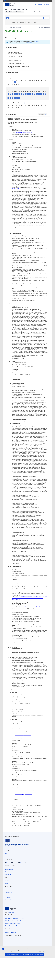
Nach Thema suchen (32, 22)
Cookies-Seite (42, 949)
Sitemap (6, 883)
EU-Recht (7, 890)
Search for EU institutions (10, 932)
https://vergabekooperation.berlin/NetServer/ (34, 606)
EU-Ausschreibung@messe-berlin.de (20, 61)
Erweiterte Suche (14, 22)
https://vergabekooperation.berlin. (19, 188)
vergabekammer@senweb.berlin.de (23, 735)
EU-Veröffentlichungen (9, 899)
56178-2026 (36, 41)
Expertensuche (22, 22)
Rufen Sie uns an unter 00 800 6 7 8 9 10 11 (14, 918)
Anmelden (39, 4)
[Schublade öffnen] (6, 37)
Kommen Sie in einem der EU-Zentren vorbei (14, 925)
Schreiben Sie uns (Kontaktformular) (12, 923)
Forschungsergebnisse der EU (11, 894)
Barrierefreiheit (8, 874)
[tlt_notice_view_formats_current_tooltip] (46, 114)
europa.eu (11, 912)
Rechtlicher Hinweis (9, 869)
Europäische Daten (9, 892)
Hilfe (6, 853)
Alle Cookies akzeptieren (12, 954)
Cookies (6, 871)
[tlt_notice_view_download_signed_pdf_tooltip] (15, 82)
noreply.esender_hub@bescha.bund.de (23, 794)
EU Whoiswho (8, 897)
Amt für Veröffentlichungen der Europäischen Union (17, 844)
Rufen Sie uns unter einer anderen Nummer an (15, 920)
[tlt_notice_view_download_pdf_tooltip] (8, 94)
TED (6, 27)
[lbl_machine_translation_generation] (24, 103)
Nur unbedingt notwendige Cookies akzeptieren (31, 954)
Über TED (7, 880)
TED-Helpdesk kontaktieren (11, 856)
